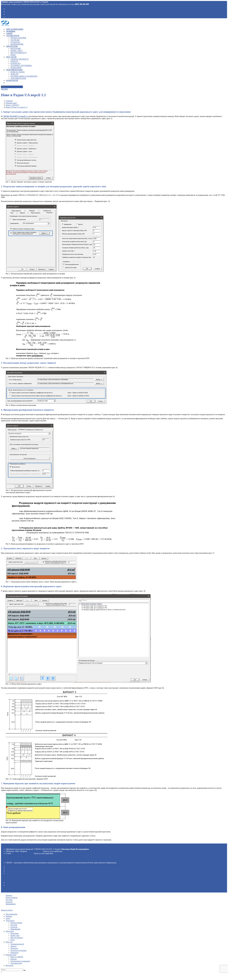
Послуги (9, 942)
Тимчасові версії (17, 944)
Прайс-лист (15, 935)
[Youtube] (6, 14)
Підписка (14, 948)
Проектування (13, 867)
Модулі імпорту (16, 938)
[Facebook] (6, 8)
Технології (10, 921)
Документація (16, 963)
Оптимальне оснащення (20, 961)
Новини (9, 895)
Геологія (10, 871)
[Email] (6, 17)
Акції (8, 918)
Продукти (10, 931)
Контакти (9, 965)
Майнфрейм (12, 873)
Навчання (14, 953)
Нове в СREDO (16, 957)
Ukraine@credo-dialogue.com (22, 853)
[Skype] (6, 11)
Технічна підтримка (18, 950)
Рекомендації (11, 955)
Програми (14, 933)
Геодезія (10, 869)
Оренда (13, 946)
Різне (12, 940)
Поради (13, 959)
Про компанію (11, 914)
